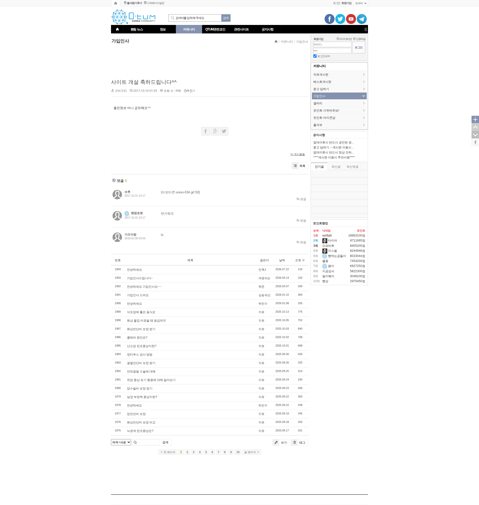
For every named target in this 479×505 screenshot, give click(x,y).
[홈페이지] (115, 3)
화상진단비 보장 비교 (141, 422)
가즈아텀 (130, 234)
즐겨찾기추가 (134, 2)
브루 (127, 192)
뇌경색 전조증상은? (140, 431)
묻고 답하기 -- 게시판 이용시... (333, 147)
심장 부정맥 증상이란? (142, 397)
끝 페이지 (250, 452)
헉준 (261, 286)
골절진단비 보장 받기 (141, 363)
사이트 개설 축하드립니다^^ (144, 82)
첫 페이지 (169, 452)
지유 (261, 312)
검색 (165, 442)
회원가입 (318, 38)
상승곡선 (264, 295)
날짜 (282, 260)
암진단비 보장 (136, 414)
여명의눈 (264, 278)
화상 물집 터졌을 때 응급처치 (146, 320)
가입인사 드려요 (138, 295)
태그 (302, 442)
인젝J (262, 269)
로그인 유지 (323, 56)
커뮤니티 (287, 41)
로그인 (337, 2)
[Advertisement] (208, 62)
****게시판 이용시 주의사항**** (334, 157)
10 (238, 452)
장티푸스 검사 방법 (139, 354)
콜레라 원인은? (137, 337)
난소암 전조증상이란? (141, 346)
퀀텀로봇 (137, 213)
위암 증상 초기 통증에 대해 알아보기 (151, 380)
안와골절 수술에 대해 (141, 371)
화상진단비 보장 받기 (141, 329)
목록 (302, 166)
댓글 (302, 199)
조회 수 (300, 260)
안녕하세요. (135, 269)
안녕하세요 (134, 303)
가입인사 (302, 41)
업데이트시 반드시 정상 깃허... (333, 152)
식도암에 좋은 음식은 (141, 312)
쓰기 (283, 442)
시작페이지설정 (155, 2)
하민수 (262, 303)
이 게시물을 (297, 154)
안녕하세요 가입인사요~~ (144, 286)
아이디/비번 (345, 38)
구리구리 (121, 91)
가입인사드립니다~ (140, 278)
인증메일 (360, 38)
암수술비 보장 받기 (139, 388)
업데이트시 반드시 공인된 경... (333, 142)
